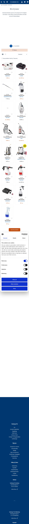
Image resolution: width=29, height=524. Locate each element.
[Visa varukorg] (27, 2)
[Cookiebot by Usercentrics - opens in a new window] (21, 234)
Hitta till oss (13, 489)
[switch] (25, 265)
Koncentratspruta (21, 116)
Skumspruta (21, 179)
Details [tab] (14, 238)
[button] (7, 2)
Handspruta (21, 95)
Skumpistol (7, 179)
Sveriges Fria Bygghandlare (14, 436)
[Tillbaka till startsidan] (14, 2)
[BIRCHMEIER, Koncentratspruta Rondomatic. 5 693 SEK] (7, 129)
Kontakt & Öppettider (14, 429)
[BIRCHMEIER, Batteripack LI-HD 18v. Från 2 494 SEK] (21, 66)
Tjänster (14, 443)
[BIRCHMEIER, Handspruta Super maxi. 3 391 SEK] (21, 87)
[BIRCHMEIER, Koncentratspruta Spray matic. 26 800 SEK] (21, 108)
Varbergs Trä (14, 424)
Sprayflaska (21, 199)
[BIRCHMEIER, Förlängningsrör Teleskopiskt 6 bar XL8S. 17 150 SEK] (7, 87)
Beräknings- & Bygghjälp (14, 454)
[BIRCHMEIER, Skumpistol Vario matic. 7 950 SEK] (7, 170)
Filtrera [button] (15, 50)
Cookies (14, 473)
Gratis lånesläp (14, 448)
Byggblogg (14, 431)
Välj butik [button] (15, 58)
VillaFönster (14, 433)
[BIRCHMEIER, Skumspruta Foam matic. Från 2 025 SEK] (21, 170)
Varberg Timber (14, 435)
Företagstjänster (14, 456)
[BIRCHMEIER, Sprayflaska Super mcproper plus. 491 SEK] (21, 191)
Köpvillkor (14, 467)
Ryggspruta (7, 158)
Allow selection (14, 284)
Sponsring (14, 458)
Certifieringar (14, 438)
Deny (14, 288)
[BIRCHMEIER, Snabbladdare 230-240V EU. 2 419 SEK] (7, 191)
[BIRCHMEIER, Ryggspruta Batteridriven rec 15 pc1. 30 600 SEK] (21, 149)
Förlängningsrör (7, 95)
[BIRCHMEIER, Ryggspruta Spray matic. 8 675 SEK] (7, 149)
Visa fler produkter (14, 229)
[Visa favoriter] (24, 2)
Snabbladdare (7, 199)
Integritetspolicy (14, 469)
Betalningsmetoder (14, 471)
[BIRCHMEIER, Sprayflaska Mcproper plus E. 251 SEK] (7, 212)
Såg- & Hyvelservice (14, 452)
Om (14, 427)
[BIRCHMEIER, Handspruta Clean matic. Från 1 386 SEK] (7, 108)
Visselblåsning (15, 475)
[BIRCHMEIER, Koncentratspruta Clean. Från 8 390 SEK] (21, 129)
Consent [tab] (5, 238)
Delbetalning (14, 465)
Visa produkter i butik (7, 58)
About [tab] (23, 238)
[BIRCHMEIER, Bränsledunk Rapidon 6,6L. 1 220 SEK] (7, 66)
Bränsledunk (7, 74)
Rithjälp (14, 450)
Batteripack (21, 74)
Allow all (14, 279)
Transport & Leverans (14, 446)
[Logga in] (22, 2)
